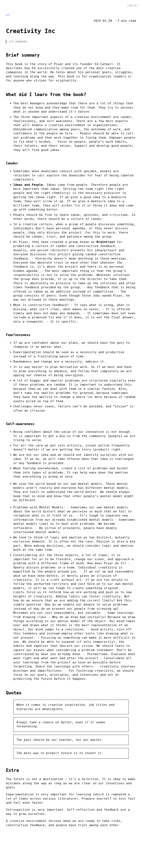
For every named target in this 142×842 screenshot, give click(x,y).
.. (8, 13)
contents (21, 41)
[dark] (132, 5)
